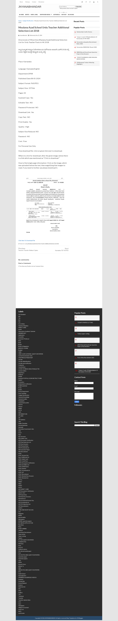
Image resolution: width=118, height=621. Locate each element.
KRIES (20, 481)
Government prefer (23, 402)
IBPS (19, 412)
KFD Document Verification (25, 440)
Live (19, 511)
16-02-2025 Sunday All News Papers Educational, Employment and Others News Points (87, 364)
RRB (19, 568)
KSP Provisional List (23, 502)
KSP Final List (22, 498)
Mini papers (21, 519)
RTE (19, 572)
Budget (20, 350)
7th (19, 318)
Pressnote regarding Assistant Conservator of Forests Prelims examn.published (86, 352)
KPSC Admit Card (23, 459)
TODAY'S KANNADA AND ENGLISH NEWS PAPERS (87, 58)
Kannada (20, 427)
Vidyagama (21, 605)
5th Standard (21, 314)
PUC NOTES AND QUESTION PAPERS (29, 555)
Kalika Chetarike (22, 423)
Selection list (21, 587)
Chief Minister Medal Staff (25, 357)
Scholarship (21, 581)
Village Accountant (23, 607)
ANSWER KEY (22, 333)
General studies (22, 399)
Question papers (23, 558)
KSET (20, 483)
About (21, 2)
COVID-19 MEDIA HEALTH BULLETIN (28, 369)
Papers (20, 538)
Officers (20, 530)
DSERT (20, 380)
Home (22, 14)
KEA (19, 434)
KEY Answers (22, 436)
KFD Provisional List (23, 448)
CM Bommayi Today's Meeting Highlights (85, 63)
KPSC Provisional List (24, 470)
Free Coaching (22, 393)
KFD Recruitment (23, 451)
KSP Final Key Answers (24, 496)
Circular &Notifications (24, 361)
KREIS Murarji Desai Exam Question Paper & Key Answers (87, 53)
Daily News (21, 372)
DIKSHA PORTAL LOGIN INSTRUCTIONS (30, 378)
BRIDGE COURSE (23, 348)
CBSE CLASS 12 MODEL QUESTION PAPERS (30, 354)
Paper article (21, 534)
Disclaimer (41, 2)
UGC (19, 602)
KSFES (20, 485)
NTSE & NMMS (22, 528)
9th (19, 322)
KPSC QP (21, 472)
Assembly (21, 337)
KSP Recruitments (23, 506)
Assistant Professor (23, 339)
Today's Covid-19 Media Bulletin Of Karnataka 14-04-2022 (87, 37)
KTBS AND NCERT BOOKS (25, 510)
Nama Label (34, 14)
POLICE (20, 547)
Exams (20, 389)
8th (19, 320)
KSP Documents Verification (26, 491)
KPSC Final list (22, 468)
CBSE (19, 352)
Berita (27, 14)
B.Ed (19, 340)
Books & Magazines (23, 346)
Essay (20, 387)
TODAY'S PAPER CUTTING (85, 322)
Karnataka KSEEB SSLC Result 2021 (87, 47)
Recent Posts (22, 564)
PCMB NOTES (22, 541)
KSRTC (20, 508)
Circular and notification (24, 363)
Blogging (71, 14)
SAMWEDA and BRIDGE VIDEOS (27, 577)
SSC (19, 588)
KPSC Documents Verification (26, 463)
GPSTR (20, 404)
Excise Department (23, 391)
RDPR (20, 562)
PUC (19, 553)
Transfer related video (24, 600)
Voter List (21, 609)
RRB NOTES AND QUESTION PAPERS (28, 570)
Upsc (19, 604)
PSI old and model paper (24, 551)
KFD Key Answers (23, 444)
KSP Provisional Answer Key (26, 500)
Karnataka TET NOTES (62, 250)
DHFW (20, 376)
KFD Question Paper (24, 449)
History (20, 406)
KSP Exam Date (22, 494)
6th (19, 316)
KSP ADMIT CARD (23, 489)
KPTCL (20, 479)
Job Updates (21, 419)
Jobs (19, 421)
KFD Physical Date (23, 446)
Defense (20, 374)
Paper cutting (22, 536)
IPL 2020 (20, 416)
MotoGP (64, 14)
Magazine (20, 513)
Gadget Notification (28, 20)
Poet (19, 545)
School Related (22, 583)
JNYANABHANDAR (29, 6)
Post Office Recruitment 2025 (85, 357)
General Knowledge (23, 397)
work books (21, 613)
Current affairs (22, 371)
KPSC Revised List (23, 478)
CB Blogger (80, 618)
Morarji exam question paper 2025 (86, 339)
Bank (19, 342)
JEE (19, 418)
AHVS (20, 329)
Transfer (20, 598)
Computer (21, 365)
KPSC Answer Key (23, 455)
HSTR (20, 410)
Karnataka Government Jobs (26, 429)
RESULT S (21, 566)
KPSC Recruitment (23, 474)
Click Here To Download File (26, 240)
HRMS (20, 408)
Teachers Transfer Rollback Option (28, 250)
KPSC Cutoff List (23, 461)
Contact (34, 2)
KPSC (20, 453)
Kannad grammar (22, 425)
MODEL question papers (25, 521)
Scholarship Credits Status (84, 32)
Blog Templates (71, 618)
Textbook (21, 596)
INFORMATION (22, 414)
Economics (21, 382)
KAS (19, 431)
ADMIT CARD (22, 327)
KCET (20, 433)
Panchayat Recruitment (24, 532)
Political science (22, 549)
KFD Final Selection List (24, 442)
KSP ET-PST (21, 493)
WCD (19, 611)
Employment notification (25, 384)
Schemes (20, 579)
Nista (19, 526)
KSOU (20, 487)
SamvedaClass (22, 575)
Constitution (21, 367)
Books (20, 344)
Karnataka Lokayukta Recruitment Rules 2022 (87, 42)
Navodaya (21, 525)
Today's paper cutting (83, 333)
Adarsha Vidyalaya (23, 325)
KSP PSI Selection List (24, 504)
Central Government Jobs (25, 355)
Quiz (19, 560)
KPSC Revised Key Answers (26, 476)
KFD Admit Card (22, 438)
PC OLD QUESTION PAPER (26, 540)
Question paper (22, 557)
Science (20, 585)
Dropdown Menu (45, 14)
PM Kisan (20, 543)
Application (21, 335)
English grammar (22, 386)
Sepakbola (56, 14)
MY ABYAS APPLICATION (25, 523)
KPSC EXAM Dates (23, 466)
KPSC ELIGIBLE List (23, 464)
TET (19, 594)
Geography (21, 401)
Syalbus (20, 592)
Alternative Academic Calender (26, 331)
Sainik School (21, 573)
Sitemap (27, 2)
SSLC (19, 590)
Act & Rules (21, 324)
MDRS (20, 515)
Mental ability (22, 517)
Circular (20, 359)
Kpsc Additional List (23, 457)
